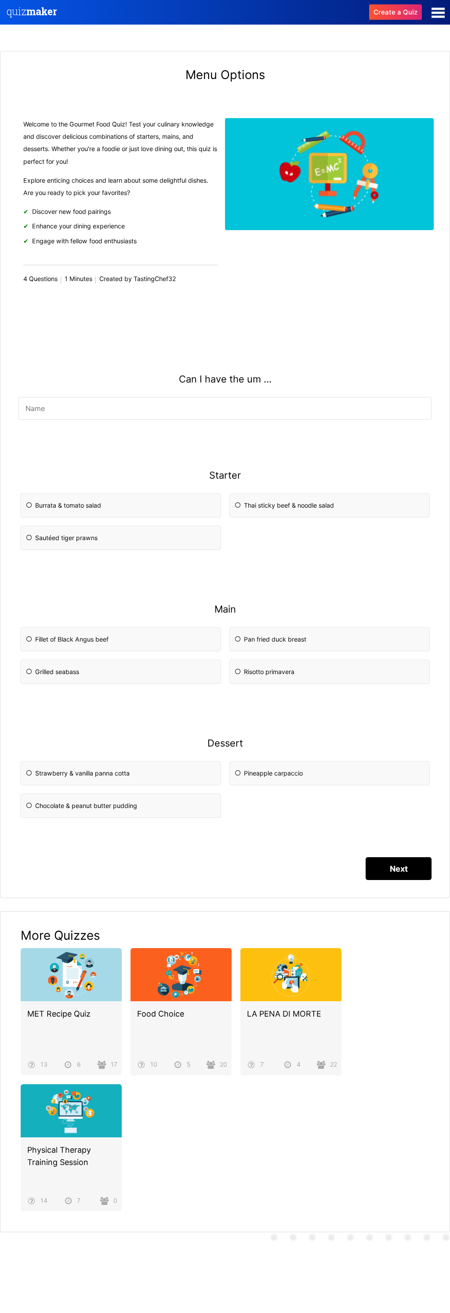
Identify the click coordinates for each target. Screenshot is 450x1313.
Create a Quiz (395, 12)
